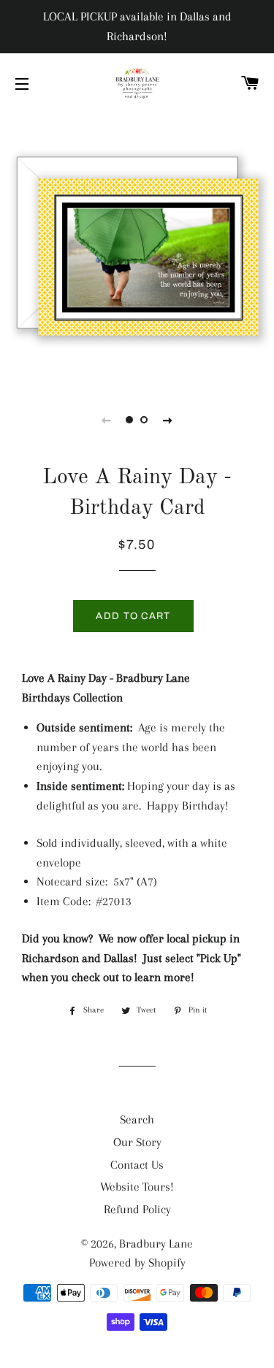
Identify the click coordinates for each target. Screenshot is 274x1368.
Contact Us (137, 1165)
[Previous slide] (107, 420)
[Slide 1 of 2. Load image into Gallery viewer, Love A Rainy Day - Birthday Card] (130, 419)
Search (137, 1119)
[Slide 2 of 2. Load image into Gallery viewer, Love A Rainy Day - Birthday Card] (144, 419)
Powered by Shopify (137, 1262)
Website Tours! (137, 1187)
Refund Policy (137, 1209)
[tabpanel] (137, 248)
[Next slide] (168, 420)
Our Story (137, 1142)
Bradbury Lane (156, 1243)
